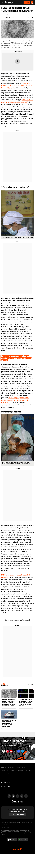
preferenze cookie (6, 773)
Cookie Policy (5, 770)
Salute (3, 680)
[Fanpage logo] (9, 2)
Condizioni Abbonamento (17, 770)
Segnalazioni (11, 767)
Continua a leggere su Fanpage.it (17, 620)
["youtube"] (11, 751)
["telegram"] (22, 751)
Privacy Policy (21, 767)
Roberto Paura (10, 17)
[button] (32, 17)
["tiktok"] (3, 751)
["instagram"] (7, 751)
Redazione (28, 770)
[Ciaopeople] (17, 849)
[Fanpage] (17, 801)
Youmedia (3, 767)
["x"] (14, 751)
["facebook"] (18, 751)
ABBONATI (27, 2)
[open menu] (2, 2)
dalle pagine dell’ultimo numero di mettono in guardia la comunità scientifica (16, 85)
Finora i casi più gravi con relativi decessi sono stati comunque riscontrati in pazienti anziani (15, 400)
